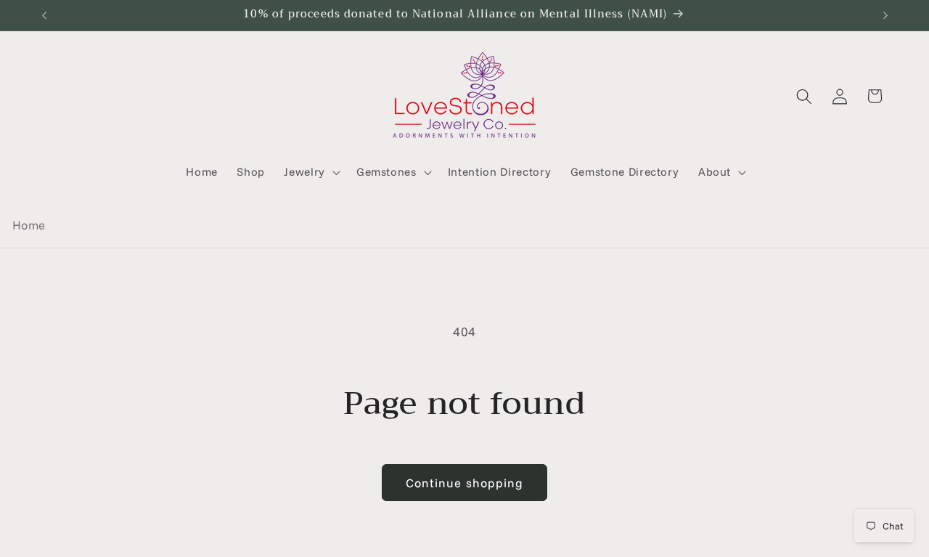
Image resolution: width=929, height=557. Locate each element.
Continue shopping (465, 482)
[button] (310, 172)
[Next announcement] (885, 15)
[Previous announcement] (44, 15)
